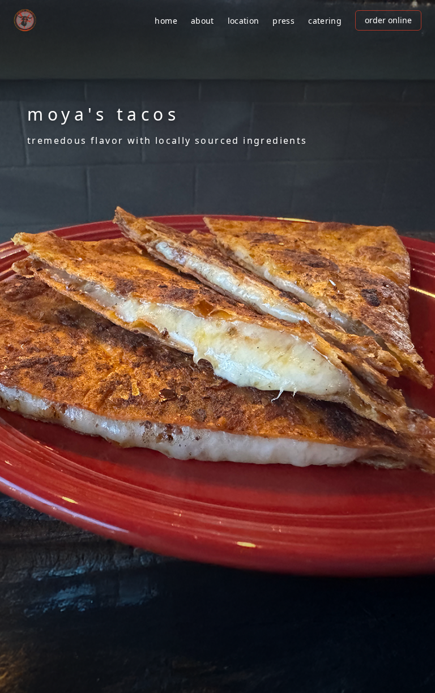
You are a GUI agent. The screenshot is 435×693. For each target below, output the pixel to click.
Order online (388, 20)
